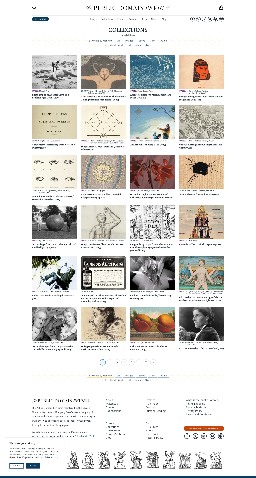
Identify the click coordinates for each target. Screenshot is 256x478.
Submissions (113, 411)
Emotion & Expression (47, 191)
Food (139, 343)
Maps (139, 91)
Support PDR (40, 19)
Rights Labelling (195, 403)
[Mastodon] (215, 19)
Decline (16, 465)
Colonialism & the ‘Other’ (97, 93)
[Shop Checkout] (221, 8)
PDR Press (152, 427)
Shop (144, 19)
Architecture (140, 292)
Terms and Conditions (199, 414)
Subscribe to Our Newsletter (204, 428)
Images (129, 40)
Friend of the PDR (84, 436)
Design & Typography (96, 191)
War (164, 141)
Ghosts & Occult (157, 292)
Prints (149, 430)
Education (56, 141)
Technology (157, 141)
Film (152, 40)
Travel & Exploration (116, 143)
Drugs (90, 292)
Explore (121, 19)
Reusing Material (196, 407)
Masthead (112, 403)
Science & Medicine (96, 241)
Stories (48, 141)
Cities (214, 141)
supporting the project (44, 436)
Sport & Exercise (45, 241)
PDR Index (152, 403)
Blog (163, 19)
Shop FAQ (152, 434)
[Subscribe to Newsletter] (221, 19)
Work (195, 241)
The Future (210, 191)
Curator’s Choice (116, 434)
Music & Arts (44, 91)
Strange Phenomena (214, 292)
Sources (133, 19)
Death (148, 292)
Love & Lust (190, 345)
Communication (63, 191)
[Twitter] (198, 19)
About (154, 19)
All (118, 40)
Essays (93, 19)
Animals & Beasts (94, 91)
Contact (110, 407)
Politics (204, 91)
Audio (164, 40)
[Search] (34, 7)
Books (142, 40)
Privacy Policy (194, 411)
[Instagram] (204, 19)
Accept (33, 465)
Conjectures (113, 430)
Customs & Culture (193, 91)
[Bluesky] (210, 19)
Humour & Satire (45, 343)
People (42, 141)
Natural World (148, 91)
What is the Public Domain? (202, 400)
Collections (107, 19)
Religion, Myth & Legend (111, 91)
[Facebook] (192, 19)
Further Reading (156, 411)
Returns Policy (154, 437)
